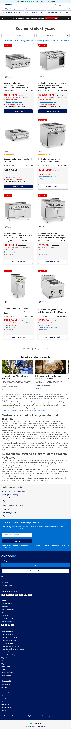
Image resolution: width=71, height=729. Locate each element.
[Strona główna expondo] (3, 41)
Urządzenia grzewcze (9, 513)
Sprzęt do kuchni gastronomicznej (14, 492)
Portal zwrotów (35, 571)
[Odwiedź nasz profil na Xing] (12, 625)
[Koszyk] (67, 5)
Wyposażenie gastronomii (11, 516)
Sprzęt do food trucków (10, 498)
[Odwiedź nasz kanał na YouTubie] (2, 625)
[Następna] (38, 349)
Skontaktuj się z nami (35, 565)
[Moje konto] (63, 5)
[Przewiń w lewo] (2, 18)
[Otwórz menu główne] (2, 5)
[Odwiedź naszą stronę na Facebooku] (6, 625)
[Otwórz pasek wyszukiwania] (56, 5)
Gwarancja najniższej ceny (14, 102)
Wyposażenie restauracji (10, 501)
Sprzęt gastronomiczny (10, 495)
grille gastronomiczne (38, 410)
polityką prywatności (37, 545)
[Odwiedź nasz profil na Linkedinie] (9, 625)
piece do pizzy (14, 410)
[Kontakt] (60, 5)
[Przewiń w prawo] (68, 18)
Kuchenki (5, 510)
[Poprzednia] (32, 349)
